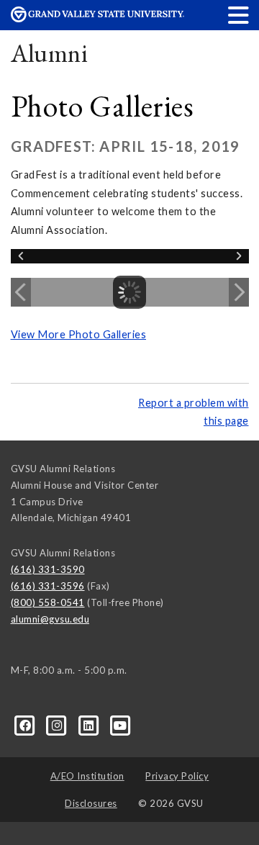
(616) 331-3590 (48, 569)
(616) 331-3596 (48, 586)
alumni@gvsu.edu (50, 619)
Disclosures (91, 803)
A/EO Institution (87, 776)
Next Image (239, 292)
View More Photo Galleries (79, 334)
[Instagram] (58, 725)
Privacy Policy (177, 776)
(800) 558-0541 (48, 602)
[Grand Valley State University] (97, 18)
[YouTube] (120, 725)
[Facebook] (26, 725)
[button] (239, 15)
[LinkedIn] (90, 725)
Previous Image (21, 292)
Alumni (49, 53)
